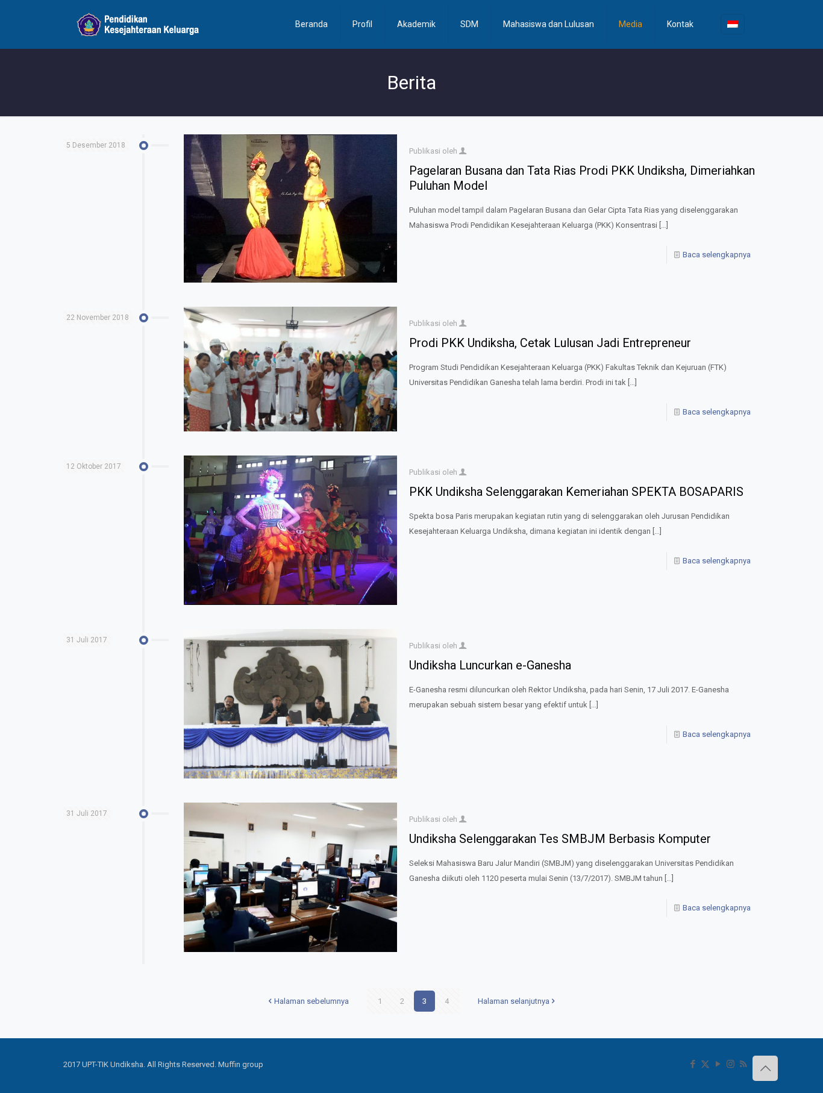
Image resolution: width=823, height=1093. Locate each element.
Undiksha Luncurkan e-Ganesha (490, 665)
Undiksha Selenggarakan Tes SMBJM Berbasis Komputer (560, 838)
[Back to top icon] (765, 1068)
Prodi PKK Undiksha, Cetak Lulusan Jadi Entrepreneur (550, 343)
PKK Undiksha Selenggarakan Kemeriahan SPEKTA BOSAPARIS (576, 491)
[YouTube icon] (717, 1064)
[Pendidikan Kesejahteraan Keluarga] (138, 24)
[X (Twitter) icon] (705, 1064)
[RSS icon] (743, 1064)
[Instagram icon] (730, 1064)
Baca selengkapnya (717, 254)
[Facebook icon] (692, 1064)
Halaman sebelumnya (311, 1001)
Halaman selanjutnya (513, 1001)
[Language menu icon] (733, 24)
